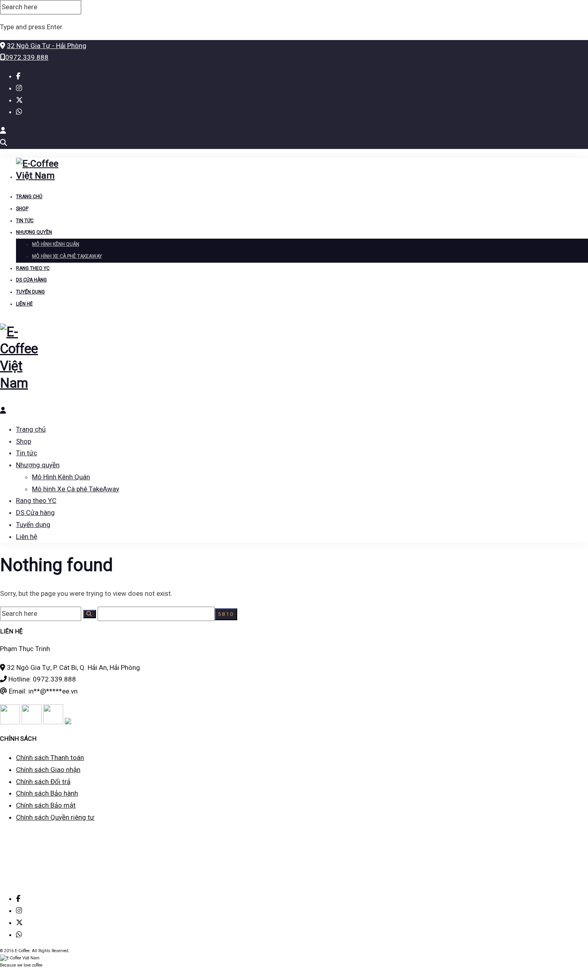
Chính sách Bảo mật (46, 805)
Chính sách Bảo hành (47, 793)
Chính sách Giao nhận (48, 770)
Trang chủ (29, 196)
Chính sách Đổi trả (43, 782)
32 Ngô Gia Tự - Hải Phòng (46, 46)
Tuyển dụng (30, 292)
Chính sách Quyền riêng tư (55, 817)
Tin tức (25, 220)
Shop (22, 208)
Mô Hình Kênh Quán (55, 244)
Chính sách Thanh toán (50, 758)
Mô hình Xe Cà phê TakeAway (67, 256)
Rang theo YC (33, 268)
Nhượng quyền (34, 232)
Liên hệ (24, 304)
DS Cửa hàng (31, 280)
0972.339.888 (26, 57)
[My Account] (3, 131)
